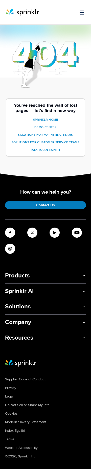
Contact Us (45, 205)
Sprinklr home (45, 120)
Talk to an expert (45, 150)
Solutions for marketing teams (45, 135)
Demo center (45, 127)
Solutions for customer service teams (45, 142)
